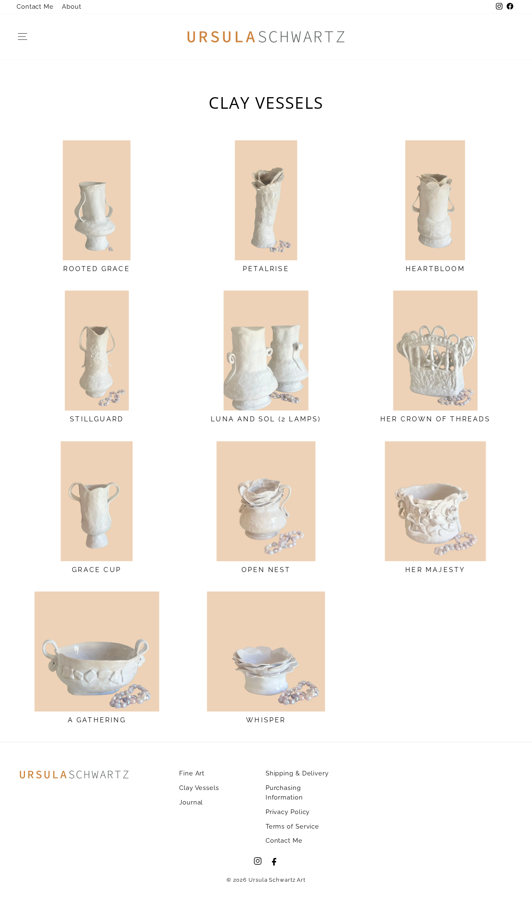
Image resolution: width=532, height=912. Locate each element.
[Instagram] (257, 861)
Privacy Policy (288, 812)
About (71, 6)
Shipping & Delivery (297, 773)
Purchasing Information (284, 792)
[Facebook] (274, 861)
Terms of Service (292, 826)
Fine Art (191, 773)
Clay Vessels (199, 788)
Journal (191, 802)
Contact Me (35, 6)
